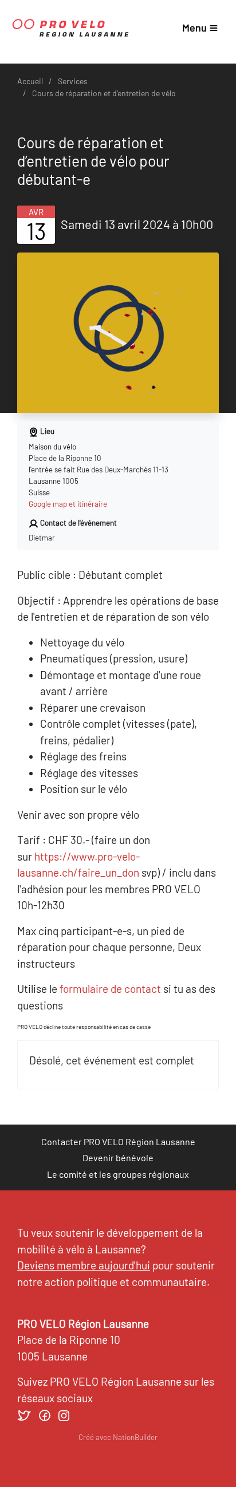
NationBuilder (135, 1437)
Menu (194, 27)
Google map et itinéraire (68, 503)
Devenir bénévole (118, 1157)
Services (73, 81)
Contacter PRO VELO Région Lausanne (118, 1141)
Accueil (30, 81)
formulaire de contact (110, 988)
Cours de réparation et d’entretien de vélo (104, 93)
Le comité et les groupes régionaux (118, 1174)
